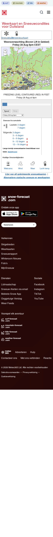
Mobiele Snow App (11, 293)
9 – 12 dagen (19, 141)
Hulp (32, 352)
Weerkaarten (8, 249)
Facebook (39, 284)
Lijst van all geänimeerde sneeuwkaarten (25, 174)
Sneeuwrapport (9, 253)
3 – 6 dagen (18, 135)
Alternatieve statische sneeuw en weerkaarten (27, 177)
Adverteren (21, 352)
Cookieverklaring (8, 376)
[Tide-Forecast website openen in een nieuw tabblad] (30, 3)
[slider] (4, 104)
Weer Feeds (7, 303)
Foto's (4, 263)
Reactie (47, 358)
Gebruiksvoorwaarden (10, 372)
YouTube (39, 298)
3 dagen (21, 124)
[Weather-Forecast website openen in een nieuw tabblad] (42, 3)
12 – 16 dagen (19, 144)
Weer (32, 168)
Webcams (8, 168)
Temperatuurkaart (19, 37)
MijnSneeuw (7, 268)
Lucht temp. (45, 168)
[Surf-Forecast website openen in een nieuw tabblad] (5, 3)
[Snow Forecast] (5, 12)
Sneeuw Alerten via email (14, 289)
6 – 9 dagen (18, 138)
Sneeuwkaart (7, 37)
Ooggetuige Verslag (11, 298)
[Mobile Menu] (48, 12)
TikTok (37, 293)
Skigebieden (7, 244)
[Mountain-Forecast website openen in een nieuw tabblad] (18, 3)
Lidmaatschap (8, 284)
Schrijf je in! (12, 152)
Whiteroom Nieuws (11, 258)
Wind (20, 168)
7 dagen (21, 127)
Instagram (39, 289)
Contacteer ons (9, 358)
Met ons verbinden (30, 358)
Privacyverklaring (30, 372)
